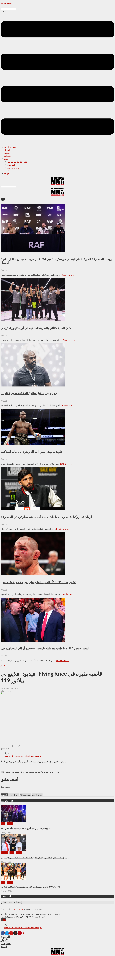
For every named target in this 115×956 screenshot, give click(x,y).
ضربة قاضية (37, 794)
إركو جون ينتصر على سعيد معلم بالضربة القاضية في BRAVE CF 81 (30, 886)
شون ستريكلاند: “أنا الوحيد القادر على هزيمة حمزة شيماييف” (38, 582)
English (7, 173)
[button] (57, 76)
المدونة (7, 153)
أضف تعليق (5, 748)
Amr (5, 270)
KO (21, 794)
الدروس (11, 164)
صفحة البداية (10, 147)
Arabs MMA (6, 3)
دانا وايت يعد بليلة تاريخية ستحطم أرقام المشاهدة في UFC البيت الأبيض (45, 648)
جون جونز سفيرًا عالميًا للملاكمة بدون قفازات (29, 393)
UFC (9, 170)
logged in (18, 909)
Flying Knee (13, 794)
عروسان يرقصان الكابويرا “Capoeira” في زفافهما (23, 916)
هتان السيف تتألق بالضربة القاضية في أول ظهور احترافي (36, 328)
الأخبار (7, 150)
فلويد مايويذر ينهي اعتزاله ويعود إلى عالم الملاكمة (31, 451)
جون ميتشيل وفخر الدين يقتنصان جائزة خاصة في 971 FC (26, 828)
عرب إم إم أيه (6, 691)
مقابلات (7, 155)
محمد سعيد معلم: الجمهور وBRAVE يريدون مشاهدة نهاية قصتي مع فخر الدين (35, 857)
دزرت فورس (13, 167)
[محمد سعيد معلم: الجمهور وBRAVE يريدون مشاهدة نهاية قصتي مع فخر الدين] (13, 850)
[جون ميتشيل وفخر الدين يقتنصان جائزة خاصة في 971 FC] (13, 820)
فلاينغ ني (27, 794)
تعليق (3, 919)
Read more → (68, 274)
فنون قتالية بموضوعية (17, 161)
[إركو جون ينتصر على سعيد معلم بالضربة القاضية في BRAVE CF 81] (13, 879)
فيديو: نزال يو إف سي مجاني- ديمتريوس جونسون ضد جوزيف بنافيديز (31, 914)
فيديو (6, 158)
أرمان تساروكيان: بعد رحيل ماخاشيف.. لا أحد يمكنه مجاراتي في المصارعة (46, 517)
